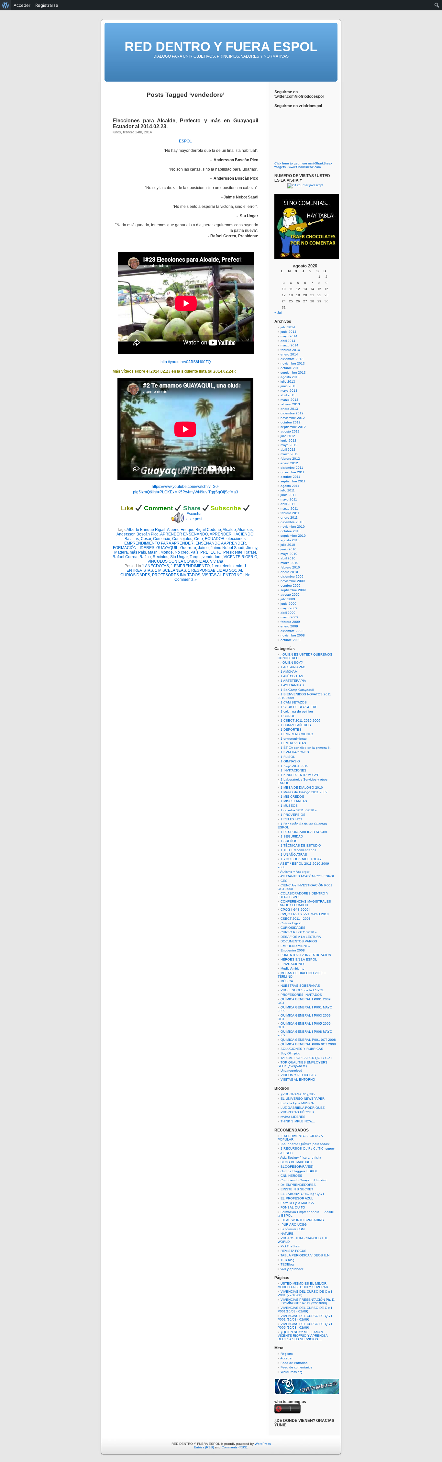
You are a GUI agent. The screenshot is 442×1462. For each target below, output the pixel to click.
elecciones (236, 538)
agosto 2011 (290, 486)
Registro (287, 1353)
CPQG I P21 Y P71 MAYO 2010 (305, 914)
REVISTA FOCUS (293, 1251)
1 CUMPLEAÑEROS (296, 725)
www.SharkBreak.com (305, 167)
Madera (121, 552)
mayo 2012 (289, 445)
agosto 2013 (290, 377)
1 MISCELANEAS (170, 570)
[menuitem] (5, 5)
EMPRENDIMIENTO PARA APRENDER (158, 543)
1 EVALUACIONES (295, 752)
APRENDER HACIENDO (231, 534)
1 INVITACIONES (293, 770)
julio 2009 (288, 599)
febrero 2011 (290, 513)
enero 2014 (289, 354)
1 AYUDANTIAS (292, 685)
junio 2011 (288, 495)
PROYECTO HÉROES (297, 1112)
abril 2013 (288, 395)
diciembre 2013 (292, 359)
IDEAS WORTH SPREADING (302, 1220)
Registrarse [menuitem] (46, 5)
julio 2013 (288, 381)
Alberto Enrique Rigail (146, 529)
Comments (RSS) (234, 1447)
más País (138, 552)
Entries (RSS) (204, 1447)
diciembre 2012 (292, 413)
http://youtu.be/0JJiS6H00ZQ (185, 362)
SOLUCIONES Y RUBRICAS (302, 1049)
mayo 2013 (289, 390)
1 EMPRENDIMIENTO (190, 566)
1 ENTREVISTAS (293, 743)
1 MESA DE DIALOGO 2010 (302, 787)
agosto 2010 (290, 540)
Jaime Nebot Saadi (227, 547)
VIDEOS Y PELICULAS (298, 1075)
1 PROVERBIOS (293, 814)
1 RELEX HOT (291, 819)
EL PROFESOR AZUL (297, 1198)
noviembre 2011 (292, 472)
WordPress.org (292, 1372)
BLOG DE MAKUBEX (297, 1162)
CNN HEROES (291, 1175)
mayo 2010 (289, 554)
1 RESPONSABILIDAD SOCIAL (215, 570)
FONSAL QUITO (293, 1207)
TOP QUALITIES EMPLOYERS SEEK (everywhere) (302, 1064)
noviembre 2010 (293, 526)
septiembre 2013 (293, 372)
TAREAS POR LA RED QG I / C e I (306, 1058)
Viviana (216, 561)
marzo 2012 (289, 454)
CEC (284, 881)
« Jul (278, 312)
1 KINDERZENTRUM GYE (300, 775)
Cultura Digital (291, 923)
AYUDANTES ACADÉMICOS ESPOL (307, 876)
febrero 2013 (290, 404)
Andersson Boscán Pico (137, 534)
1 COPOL (288, 716)
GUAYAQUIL (167, 547)
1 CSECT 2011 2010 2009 (300, 720)
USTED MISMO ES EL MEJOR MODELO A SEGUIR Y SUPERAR (303, 1285)
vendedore (212, 557)
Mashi (153, 552)
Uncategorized (291, 1070)
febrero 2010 (290, 567)
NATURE (287, 1233)
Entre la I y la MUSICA (297, 1103)
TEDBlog (287, 1264)
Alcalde (229, 529)
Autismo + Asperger (294, 871)
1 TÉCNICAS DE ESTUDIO (301, 845)
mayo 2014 (289, 336)
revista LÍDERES (293, 1117)
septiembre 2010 (293, 535)
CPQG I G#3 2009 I (295, 909)
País (194, 552)
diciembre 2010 (292, 522)
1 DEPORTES (291, 729)
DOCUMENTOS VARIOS (299, 941)
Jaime (203, 547)
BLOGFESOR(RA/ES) (297, 1166)
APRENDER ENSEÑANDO (184, 534)
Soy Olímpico (290, 1053)
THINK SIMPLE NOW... (298, 1121)
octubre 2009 (291, 585)
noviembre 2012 (293, 418)
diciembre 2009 (292, 576)
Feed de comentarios (296, 1367)
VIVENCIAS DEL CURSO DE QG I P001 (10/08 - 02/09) (305, 1317)
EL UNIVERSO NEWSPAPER (303, 1098)
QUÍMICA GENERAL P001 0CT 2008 (308, 1039)
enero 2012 (289, 463)
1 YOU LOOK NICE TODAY (301, 859)
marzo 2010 (289, 563)
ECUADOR (215, 538)
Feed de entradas (294, 1363)
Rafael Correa (125, 557)
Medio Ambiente (292, 968)
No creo (182, 552)
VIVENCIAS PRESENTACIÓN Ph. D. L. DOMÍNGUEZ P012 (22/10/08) (306, 1301)
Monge (166, 552)
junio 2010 (288, 549)
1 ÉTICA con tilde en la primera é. (306, 747)
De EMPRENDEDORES (298, 1184)
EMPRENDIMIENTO (295, 946)
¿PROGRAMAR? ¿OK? (298, 1094)
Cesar (146, 538)
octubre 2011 (290, 476)
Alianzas (245, 529)
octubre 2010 (291, 531)
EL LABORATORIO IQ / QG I (302, 1194)
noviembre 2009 (293, 581)
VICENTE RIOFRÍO (240, 557)
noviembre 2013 (293, 363)
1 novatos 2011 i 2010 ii (298, 810)
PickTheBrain (290, 1246)
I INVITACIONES (293, 964)
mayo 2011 (289, 499)
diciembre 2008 (292, 631)
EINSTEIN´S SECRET (297, 1189)
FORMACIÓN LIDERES (133, 547)
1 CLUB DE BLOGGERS (299, 707)
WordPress (263, 1443)
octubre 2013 (291, 368)
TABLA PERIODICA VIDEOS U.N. (305, 1255)
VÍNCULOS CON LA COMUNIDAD (178, 561)
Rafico (145, 557)
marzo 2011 (289, 508)
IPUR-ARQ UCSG (294, 1224)
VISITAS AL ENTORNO (222, 575)
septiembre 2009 (293, 590)
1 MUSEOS (289, 805)
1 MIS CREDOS (292, 796)
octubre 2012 (291, 422)
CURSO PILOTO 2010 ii (298, 932)
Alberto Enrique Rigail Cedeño (194, 529)
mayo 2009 (289, 608)
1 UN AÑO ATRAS (294, 854)
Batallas (132, 538)
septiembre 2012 (293, 427)
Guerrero (188, 547)
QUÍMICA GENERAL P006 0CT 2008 (308, 1044)
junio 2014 (288, 331)
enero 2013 (289, 408)
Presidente (232, 552)
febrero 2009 (290, 622)
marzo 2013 (289, 399)
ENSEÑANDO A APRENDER (220, 543)
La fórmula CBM (292, 1229)
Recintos (160, 557)
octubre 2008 (291, 640)
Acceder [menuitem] (22, 5)
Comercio (161, 538)
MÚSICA (287, 981)
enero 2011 (289, 517)
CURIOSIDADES (135, 575)
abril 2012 (288, 449)
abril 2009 (288, 612)
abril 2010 (288, 558)
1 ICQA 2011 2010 (294, 766)
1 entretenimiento (227, 566)
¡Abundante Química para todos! (305, 1144)
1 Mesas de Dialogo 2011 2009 (304, 792)
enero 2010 (289, 572)
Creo (198, 538)
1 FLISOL (288, 757)
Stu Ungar (179, 557)
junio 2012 (288, 440)
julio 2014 (288, 327)
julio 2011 (288, 490)
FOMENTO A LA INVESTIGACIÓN (306, 955)
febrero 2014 (290, 350)
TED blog (287, 1260)
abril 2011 (288, 504)
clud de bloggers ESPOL (299, 1171)
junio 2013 (288, 386)
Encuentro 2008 (293, 950)
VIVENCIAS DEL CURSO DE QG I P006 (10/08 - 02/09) (305, 1325)
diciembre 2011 (292, 467)
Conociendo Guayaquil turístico (304, 1180)
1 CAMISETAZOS (294, 702)
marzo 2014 (289, 345)
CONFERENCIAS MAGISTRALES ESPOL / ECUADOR (304, 903)
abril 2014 (288, 341)
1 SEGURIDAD (292, 836)
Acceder (286, 1358)
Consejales (182, 538)
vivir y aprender (292, 1269)
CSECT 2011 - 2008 (296, 918)
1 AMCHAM (289, 671)
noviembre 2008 (293, 635)
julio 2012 (288, 436)
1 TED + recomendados (298, 850)
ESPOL (185, 141)
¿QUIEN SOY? (292, 662)
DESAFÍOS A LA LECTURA (301, 937)
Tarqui (195, 557)
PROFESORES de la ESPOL (302, 990)
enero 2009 (289, 626)
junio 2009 (288, 603)
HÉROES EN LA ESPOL (299, 959)
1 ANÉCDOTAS (155, 566)
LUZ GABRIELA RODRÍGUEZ (303, 1107)
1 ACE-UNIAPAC (293, 667)
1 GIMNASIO (290, 761)
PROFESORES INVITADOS (176, 575)
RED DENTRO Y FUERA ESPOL (221, 46)
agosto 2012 (290, 431)
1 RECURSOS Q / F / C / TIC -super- (308, 1148)
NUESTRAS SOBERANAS (300, 985)
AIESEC (286, 1153)
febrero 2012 (290, 458)
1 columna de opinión (297, 711)
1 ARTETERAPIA (293, 680)
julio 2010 (288, 544)
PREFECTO (210, 552)
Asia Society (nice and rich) (300, 1157)
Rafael (250, 552)
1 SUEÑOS (289, 841)
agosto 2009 (290, 594)
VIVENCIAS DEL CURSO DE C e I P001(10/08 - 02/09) (305, 1309)
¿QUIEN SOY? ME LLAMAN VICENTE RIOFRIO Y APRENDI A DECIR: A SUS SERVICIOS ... (302, 1335)
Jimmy (251, 547)
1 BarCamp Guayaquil (297, 690)
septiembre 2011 (293, 481)
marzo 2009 (289, 617)
